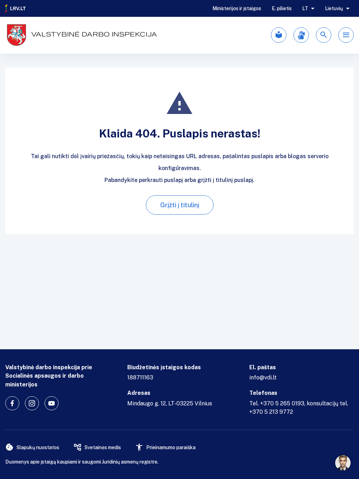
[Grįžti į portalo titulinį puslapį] (15, 8)
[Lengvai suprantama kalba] (278, 35)
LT (305, 8)
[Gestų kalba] (301, 35)
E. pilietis (282, 8)
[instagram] (32, 403)
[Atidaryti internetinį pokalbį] (343, 463)
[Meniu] (346, 35)
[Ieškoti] (323, 35)
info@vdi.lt (263, 377)
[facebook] (12, 403)
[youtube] (52, 403)
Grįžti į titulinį (179, 205)
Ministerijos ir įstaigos (236, 8)
